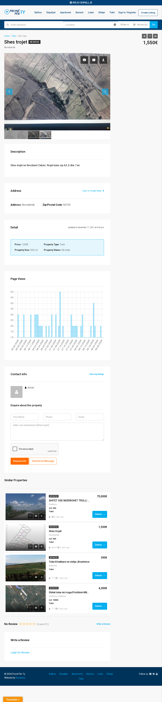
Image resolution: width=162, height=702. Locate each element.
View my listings (96, 374)
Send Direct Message (43, 461)
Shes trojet (55, 531)
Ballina (38, 12)
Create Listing (148, 12)
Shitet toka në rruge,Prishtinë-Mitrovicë (69, 592)
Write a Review (103, 624)
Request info (19, 461)
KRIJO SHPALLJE (82, 2)
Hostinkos (20, 677)
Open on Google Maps (92, 191)
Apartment (65, 12)
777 (53, 578)
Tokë (112, 12)
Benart (54, 547)
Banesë (79, 12)
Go (153, 24)
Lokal (91, 12)
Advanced (141, 24)
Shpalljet (50, 12)
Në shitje (34, 42)
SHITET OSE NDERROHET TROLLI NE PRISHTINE (69, 500)
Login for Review (20, 652)
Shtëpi (101, 12)
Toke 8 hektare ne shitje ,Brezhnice (69, 561)
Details (99, 514)
